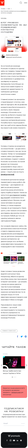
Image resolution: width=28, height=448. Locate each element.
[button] (1, 365)
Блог (9, 8)
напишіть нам (16, 392)
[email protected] (7, 174)
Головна (3, 8)
